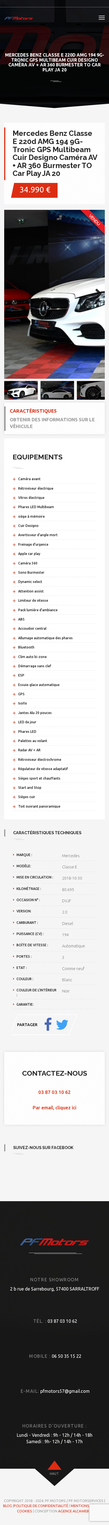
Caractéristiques (33, 410)
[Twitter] (62, 1025)
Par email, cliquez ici (54, 1107)
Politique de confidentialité (41, 1506)
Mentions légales (88, 1506)
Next (96, 294)
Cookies (24, 1511)
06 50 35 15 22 (66, 1356)
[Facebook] (48, 1025)
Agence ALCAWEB (73, 1511)
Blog (7, 1506)
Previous (12, 294)
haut (54, 1473)
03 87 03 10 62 (54, 1092)
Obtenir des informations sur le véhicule (52, 423)
